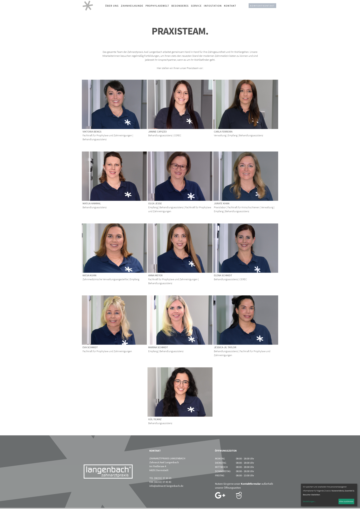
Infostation (213, 5)
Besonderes (180, 5)
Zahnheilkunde (132, 5)
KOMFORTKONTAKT (262, 5)
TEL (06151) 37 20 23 (160, 478)
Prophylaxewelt (157, 5)
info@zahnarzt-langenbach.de (166, 485)
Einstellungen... (309, 501)
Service (196, 5)
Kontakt (230, 5)
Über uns (112, 5)
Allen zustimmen (346, 501)
